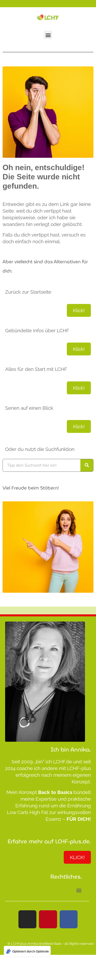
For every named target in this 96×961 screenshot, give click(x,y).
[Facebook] (69, 919)
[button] (48, 35)
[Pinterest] (48, 919)
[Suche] (86, 465)
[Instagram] (27, 919)
